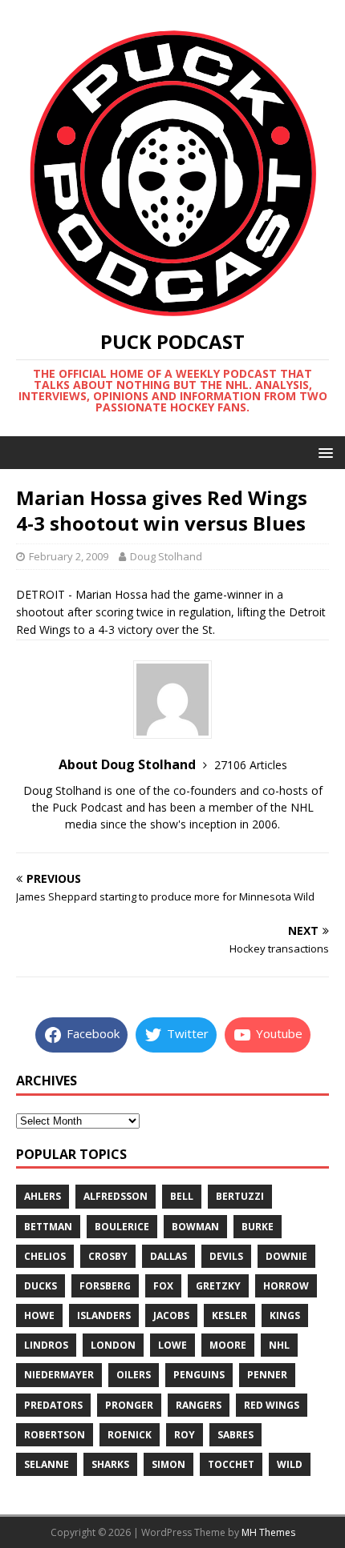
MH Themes (268, 1532)
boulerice (122, 1226)
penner (267, 1375)
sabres (235, 1435)
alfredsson (115, 1196)
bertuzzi (240, 1196)
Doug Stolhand (166, 556)
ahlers (42, 1196)
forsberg (105, 1286)
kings (285, 1315)
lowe (172, 1345)
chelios (45, 1256)
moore (227, 1345)
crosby (108, 1256)
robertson (54, 1435)
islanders (104, 1315)
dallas (168, 1256)
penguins (199, 1375)
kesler (229, 1315)
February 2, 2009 (68, 556)
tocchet (231, 1464)
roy (184, 1435)
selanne (46, 1464)
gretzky (218, 1286)
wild (289, 1464)
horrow (286, 1286)
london (113, 1345)
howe (39, 1315)
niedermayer (59, 1375)
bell (181, 1196)
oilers (133, 1375)
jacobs (171, 1315)
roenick (130, 1435)
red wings (271, 1405)
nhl (279, 1345)
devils (226, 1256)
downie (286, 1256)
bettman (48, 1226)
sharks (110, 1464)
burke (258, 1226)
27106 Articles (250, 764)
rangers (198, 1405)
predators (53, 1405)
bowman (195, 1226)
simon (168, 1464)
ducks (40, 1286)
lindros (46, 1345)
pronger (129, 1405)
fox (163, 1286)
